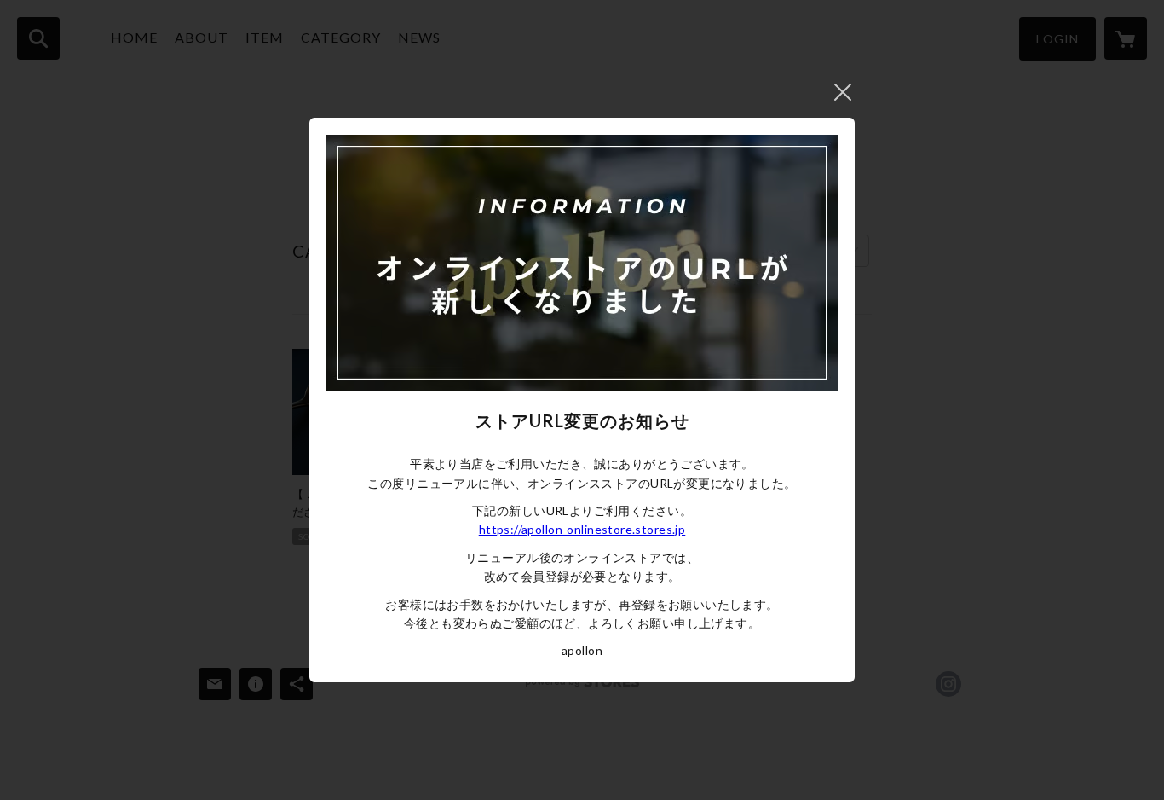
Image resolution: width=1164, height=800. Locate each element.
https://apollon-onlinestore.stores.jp (582, 529)
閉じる (842, 92)
